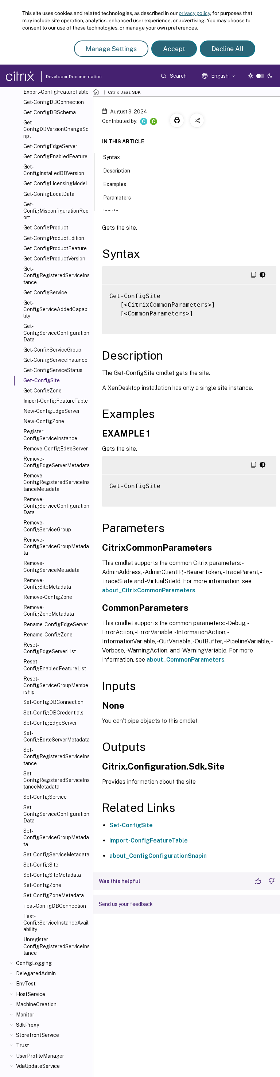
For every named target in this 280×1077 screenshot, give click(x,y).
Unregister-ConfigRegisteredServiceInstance (56, 946)
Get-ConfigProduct (45, 227)
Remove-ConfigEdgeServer (55, 449)
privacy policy (194, 13)
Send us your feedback (126, 904)
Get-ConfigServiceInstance (55, 360)
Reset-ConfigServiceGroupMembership (55, 685)
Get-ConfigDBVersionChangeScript (56, 129)
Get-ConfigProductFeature (55, 248)
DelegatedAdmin (36, 973)
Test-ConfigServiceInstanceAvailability (56, 922)
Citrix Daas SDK (124, 92)
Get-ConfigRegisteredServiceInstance (56, 275)
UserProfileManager (40, 1056)
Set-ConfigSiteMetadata (52, 875)
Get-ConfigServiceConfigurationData (56, 332)
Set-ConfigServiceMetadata (56, 854)
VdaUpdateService (38, 1066)
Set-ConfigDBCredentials (53, 713)
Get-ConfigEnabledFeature (55, 156)
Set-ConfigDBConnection (53, 702)
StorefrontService (37, 1035)
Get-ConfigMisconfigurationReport (56, 210)
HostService (30, 994)
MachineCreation (36, 1004)
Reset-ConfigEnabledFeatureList (54, 665)
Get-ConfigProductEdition (53, 238)
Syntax (111, 157)
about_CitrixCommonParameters (148, 590)
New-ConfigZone (43, 421)
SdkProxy (27, 1025)
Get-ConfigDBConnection (53, 102)
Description (116, 171)
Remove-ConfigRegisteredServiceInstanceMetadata (56, 482)
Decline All (227, 49)
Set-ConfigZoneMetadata (53, 895)
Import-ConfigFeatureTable (55, 401)
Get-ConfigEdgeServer (50, 146)
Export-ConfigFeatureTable (56, 92)
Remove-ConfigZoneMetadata (48, 610)
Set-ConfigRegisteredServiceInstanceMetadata (56, 780)
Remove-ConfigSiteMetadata (47, 583)
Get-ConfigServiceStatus (52, 370)
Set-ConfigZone (42, 885)
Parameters (117, 198)
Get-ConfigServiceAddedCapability (56, 309)
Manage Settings (111, 49)
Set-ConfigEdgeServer (50, 723)
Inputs (110, 211)
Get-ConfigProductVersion (54, 258)
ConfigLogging (34, 963)
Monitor (25, 1015)
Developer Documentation (62, 76)
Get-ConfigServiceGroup (52, 350)
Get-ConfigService (45, 292)
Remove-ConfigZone (47, 597)
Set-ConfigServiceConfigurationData (56, 814)
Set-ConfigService (45, 797)
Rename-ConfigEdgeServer (55, 624)
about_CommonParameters (186, 659)
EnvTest (26, 984)
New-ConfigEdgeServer (51, 411)
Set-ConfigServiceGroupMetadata (56, 837)
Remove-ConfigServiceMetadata (51, 566)
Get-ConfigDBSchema (49, 112)
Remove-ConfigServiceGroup (47, 526)
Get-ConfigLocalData (48, 194)
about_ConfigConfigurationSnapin (158, 855)
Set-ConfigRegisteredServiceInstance (56, 756)
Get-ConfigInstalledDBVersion (53, 170)
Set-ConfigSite (40, 865)
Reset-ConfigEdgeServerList (49, 648)
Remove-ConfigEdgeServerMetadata (56, 462)
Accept (174, 49)
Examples (114, 184)
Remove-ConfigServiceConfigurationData (56, 505)
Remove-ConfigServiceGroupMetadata (56, 546)
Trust (22, 1045)
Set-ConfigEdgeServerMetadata (56, 736)
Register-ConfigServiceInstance (50, 435)
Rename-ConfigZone (48, 635)
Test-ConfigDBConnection (54, 906)
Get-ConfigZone (42, 391)
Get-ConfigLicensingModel (55, 183)
